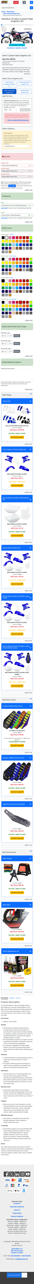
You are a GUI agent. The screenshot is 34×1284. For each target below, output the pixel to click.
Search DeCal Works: (8, 8)
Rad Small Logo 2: (6, 348)
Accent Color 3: (7, 277)
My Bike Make (5, 168)
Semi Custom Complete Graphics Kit (9, 84)
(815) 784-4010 (26, 1256)
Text (11, 336)
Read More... (27, 74)
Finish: (3, 212)
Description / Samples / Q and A (17, 48)
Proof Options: (8, 133)
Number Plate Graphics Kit (25, 91)
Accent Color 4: (8, 299)
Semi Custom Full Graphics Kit (25, 83)
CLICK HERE (12, 186)
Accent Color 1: (7, 234)
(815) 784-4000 (15, 1256)
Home (3, 11)
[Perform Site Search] (31, 7)
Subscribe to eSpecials (17, 1206)
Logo (5, 336)
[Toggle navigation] (31, 2)
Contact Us (17, 1203)
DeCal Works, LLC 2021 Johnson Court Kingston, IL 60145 (17, 1250)
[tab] (4, 998)
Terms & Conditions (17, 1216)
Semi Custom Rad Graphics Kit (9, 91)
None (17, 336)
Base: (2, 202)
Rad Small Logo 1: (6, 341)
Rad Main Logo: (5, 333)
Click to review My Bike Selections (18, 120)
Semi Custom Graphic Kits (11, 13)
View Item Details (16, 437)
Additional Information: (8, 368)
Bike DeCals (10, 11)
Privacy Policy (17, 1213)
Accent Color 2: (8, 256)
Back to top (29, 190)
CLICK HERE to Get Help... (17, 45)
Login (16, 2)
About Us (17, 1210)
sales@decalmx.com (21, 1259)
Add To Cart (25, 110)
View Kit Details (16, 485)
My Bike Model (5, 174)
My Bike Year (5, 163)
